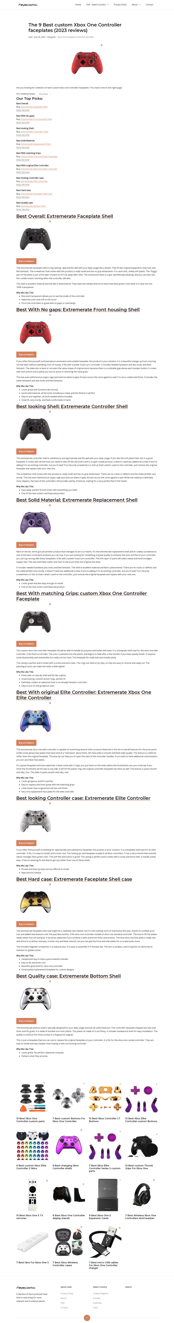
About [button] (135, 4)
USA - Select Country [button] (96, 4)
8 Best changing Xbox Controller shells (66, 1167)
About (63, 1298)
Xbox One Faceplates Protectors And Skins (76, 37)
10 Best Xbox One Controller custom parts (30, 1120)
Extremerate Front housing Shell (36, 119)
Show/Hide (43, 94)
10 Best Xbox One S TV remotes (29, 1217)
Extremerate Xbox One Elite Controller (39, 169)
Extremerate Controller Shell (34, 131)
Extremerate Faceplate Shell (34, 106)
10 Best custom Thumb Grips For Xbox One (139, 1167)
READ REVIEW (22, 110)
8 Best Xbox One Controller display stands (69, 1217)
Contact (149, 4)
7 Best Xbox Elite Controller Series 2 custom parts (105, 1168)
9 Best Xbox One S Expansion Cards (100, 1217)
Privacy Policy (120, 4)
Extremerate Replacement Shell (36, 144)
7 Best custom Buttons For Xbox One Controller (69, 1120)
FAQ (62, 1302)
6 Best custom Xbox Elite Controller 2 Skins (31, 1167)
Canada (96, 1298)
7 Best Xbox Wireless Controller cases (65, 1264)
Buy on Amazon (26, 261)
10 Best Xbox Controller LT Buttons (104, 1120)
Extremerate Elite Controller (34, 181)
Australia (97, 1302)
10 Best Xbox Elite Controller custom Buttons (141, 1120)
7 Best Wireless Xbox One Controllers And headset (140, 1217)
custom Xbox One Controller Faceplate (39, 156)
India (95, 1307)
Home (78, 4)
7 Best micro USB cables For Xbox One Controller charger (103, 1265)
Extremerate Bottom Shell (33, 206)
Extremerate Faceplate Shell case (36, 193)
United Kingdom (100, 1293)
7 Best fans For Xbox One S (32, 1262)
